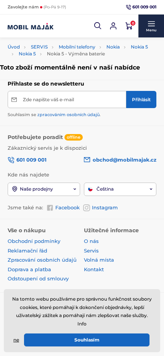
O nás (91, 241)
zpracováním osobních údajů (68, 114)
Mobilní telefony (77, 47)
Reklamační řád (27, 251)
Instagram (105, 207)
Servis (91, 251)
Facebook (67, 207)
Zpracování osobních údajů (42, 260)
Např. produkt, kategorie (57, 37)
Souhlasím (87, 340)
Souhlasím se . (54, 114)
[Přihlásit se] (113, 26)
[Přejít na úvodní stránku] (30, 26)
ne (16, 340)
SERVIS (39, 47)
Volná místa (99, 260)
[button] (98, 26)
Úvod (14, 47)
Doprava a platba (29, 269)
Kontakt (94, 269)
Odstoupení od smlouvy (39, 278)
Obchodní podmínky (34, 241)
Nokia (113, 47)
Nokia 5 (139, 47)
